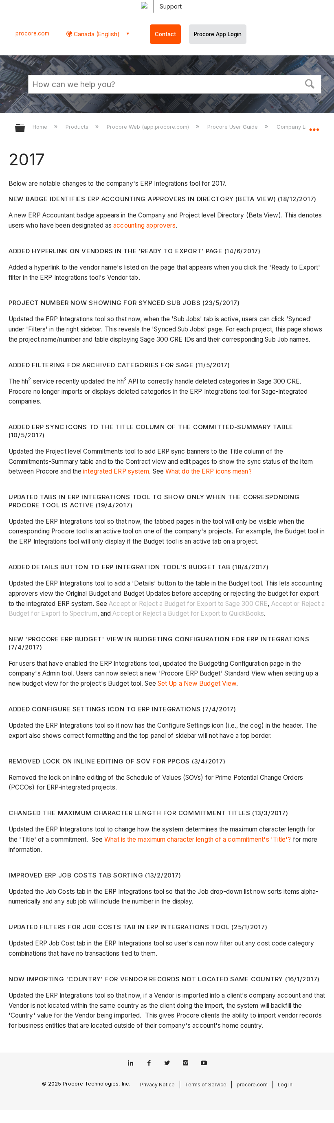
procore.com (32, 33)
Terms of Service (205, 1084)
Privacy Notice (157, 1084)
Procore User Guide (233, 126)
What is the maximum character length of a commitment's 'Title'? (197, 839)
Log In (285, 1084)
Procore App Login (218, 34)
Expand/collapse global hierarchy (25, 128)
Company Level (297, 126)
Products (78, 126)
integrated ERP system (116, 471)
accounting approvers (144, 225)
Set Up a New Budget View (197, 683)
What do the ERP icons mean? (208, 471)
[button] (310, 83)
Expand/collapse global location (314, 125)
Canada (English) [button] (96, 34)
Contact (165, 34)
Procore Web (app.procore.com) (149, 126)
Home (41, 126)
